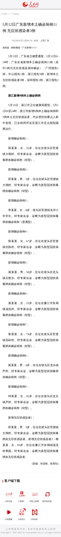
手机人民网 (34, 501)
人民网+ (21, 501)
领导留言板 (47, 501)
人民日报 (8, 501)
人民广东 (44, 40)
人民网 (3, 14)
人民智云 (21, 519)
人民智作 (34, 519)
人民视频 (8, 519)
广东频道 (14, 14)
